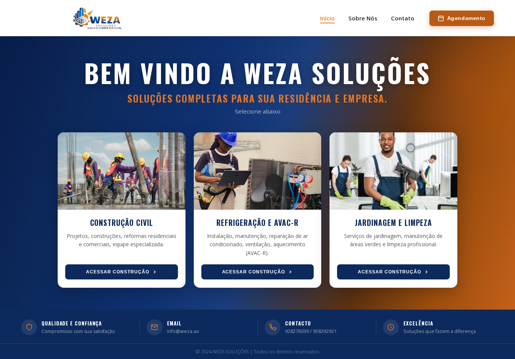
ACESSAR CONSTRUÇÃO (117, 272)
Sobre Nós (362, 18)
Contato (402, 18)
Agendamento (466, 18)
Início (327, 18)
